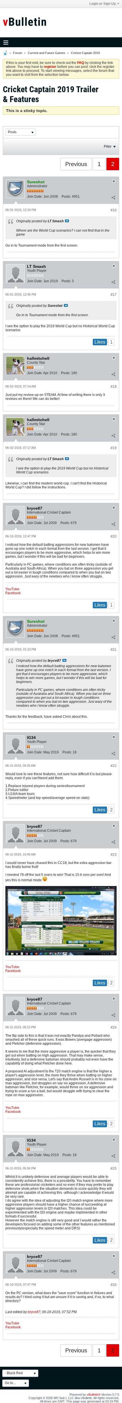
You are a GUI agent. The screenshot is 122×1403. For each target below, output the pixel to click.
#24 (114, 1027)
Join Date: (35, 197)
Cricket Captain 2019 (85, 53)
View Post (67, 220)
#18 (114, 387)
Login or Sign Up (102, 4)
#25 (114, 1169)
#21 (114, 650)
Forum (17, 53)
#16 (114, 210)
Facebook (13, 593)
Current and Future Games (46, 53)
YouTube (12, 589)
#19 (114, 448)
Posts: (66, 197)
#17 (114, 295)
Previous (76, 164)
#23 (114, 855)
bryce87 (34, 1312)
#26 (114, 1285)
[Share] (113, 198)
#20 (114, 536)
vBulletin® (93, 1394)
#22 (114, 766)
